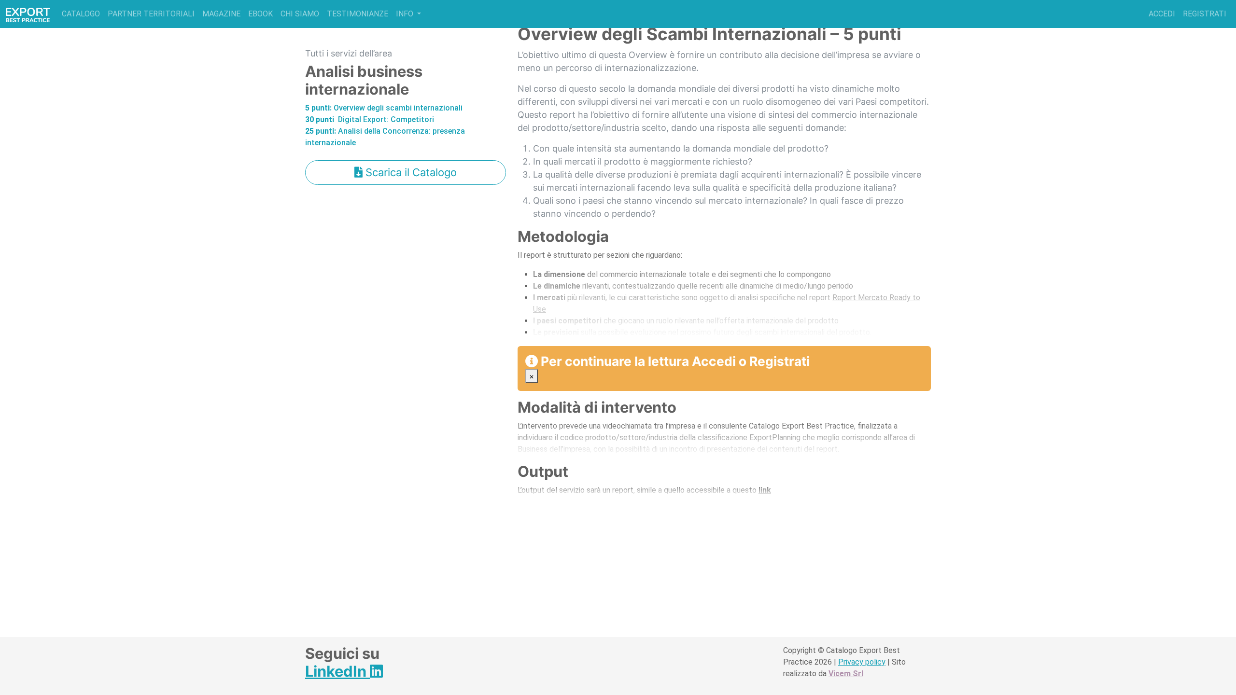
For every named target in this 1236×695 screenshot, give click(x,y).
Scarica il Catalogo (410, 172)
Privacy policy (861, 662)
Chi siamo (300, 13)
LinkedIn (337, 671)
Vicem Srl (846, 673)
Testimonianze (357, 13)
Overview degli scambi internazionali (384, 107)
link (764, 490)
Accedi (1162, 13)
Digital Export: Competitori (369, 119)
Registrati (1204, 13)
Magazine (221, 13)
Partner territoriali (151, 13)
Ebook (260, 13)
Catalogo (81, 13)
